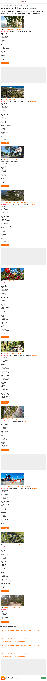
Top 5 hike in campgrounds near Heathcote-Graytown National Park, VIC (17, 633)
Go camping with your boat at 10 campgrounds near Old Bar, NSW (15, 638)
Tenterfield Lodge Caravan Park (15, 29)
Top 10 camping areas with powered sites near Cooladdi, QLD (15, 641)
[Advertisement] (23, 75)
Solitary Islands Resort (11, 281)
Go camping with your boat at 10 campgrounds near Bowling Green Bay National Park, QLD (21, 630)
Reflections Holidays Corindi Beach (16, 545)
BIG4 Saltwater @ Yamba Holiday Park (17, 486)
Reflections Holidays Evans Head (15, 203)
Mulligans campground (11, 608)
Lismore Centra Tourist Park (13, 159)
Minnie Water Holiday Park (13, 353)
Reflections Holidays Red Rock (14, 99)
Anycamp (3, 5)
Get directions (34, 31)
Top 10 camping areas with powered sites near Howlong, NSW (15, 635)
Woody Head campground (12, 419)
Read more (4, 63)
